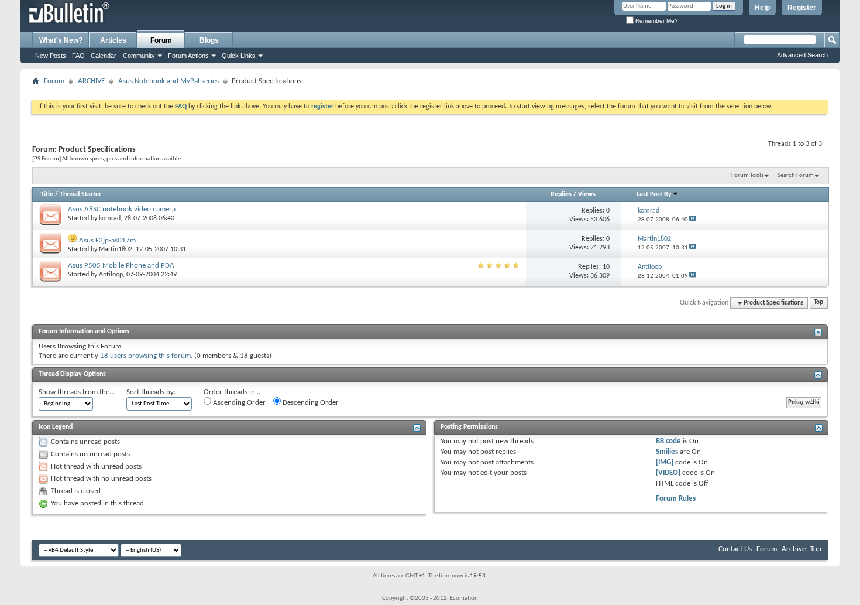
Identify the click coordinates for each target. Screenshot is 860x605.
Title (46, 194)
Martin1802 (115, 249)
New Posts (50, 55)
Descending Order (310, 402)
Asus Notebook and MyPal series (168, 81)
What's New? (60, 40)
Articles (113, 40)
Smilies (667, 452)
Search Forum (796, 175)
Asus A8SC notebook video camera (122, 209)
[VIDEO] (668, 473)
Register (801, 8)
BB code (668, 441)
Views (587, 194)
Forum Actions (188, 55)
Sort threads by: (151, 392)
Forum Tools (747, 175)
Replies (561, 194)
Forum (161, 40)
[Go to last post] (692, 220)
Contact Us (735, 549)
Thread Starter (80, 194)
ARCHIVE (91, 81)
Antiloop (111, 274)
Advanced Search (802, 55)
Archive (794, 549)
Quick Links (239, 55)
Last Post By (654, 194)
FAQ (78, 55)
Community (139, 55)
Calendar (103, 55)
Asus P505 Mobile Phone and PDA (121, 265)
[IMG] (664, 462)
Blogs (209, 40)
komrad (110, 218)
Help (762, 8)
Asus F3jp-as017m (107, 240)
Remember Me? (656, 21)
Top (818, 303)
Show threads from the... (77, 392)
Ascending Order (238, 402)
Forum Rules (676, 499)
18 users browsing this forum (145, 356)
